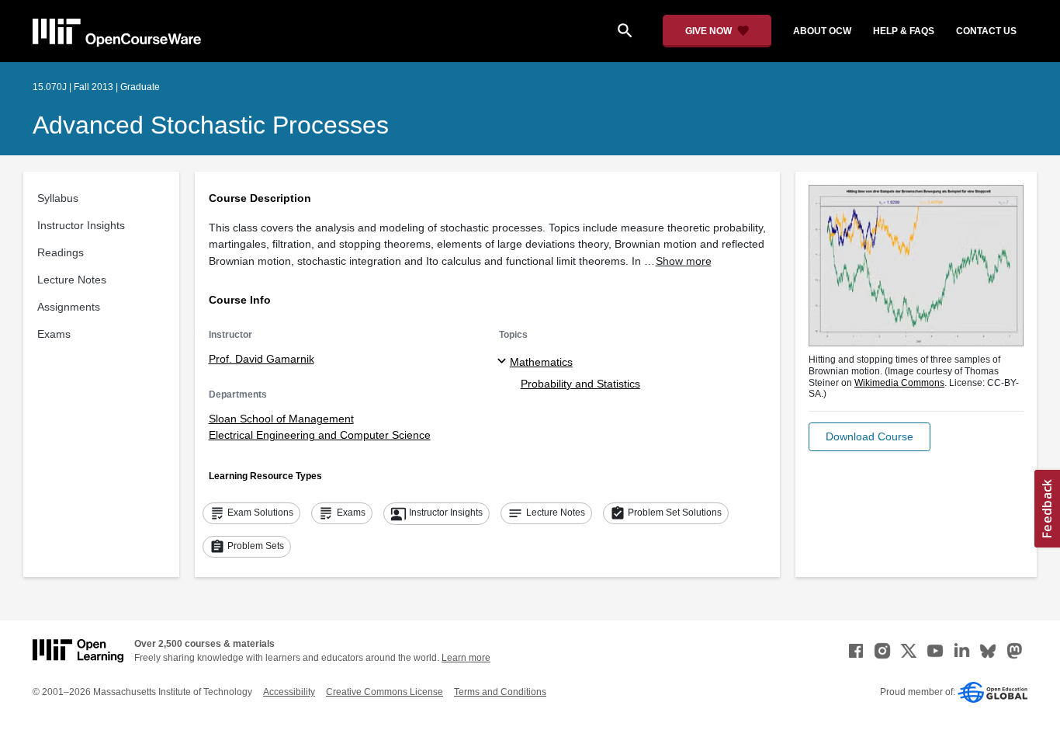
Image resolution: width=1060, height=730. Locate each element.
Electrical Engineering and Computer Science (320, 435)
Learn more (466, 657)
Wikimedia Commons (899, 382)
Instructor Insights (81, 225)
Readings (60, 252)
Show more (684, 261)
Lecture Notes (71, 279)
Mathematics (541, 362)
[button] (869, 436)
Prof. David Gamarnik (261, 359)
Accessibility (289, 692)
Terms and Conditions (500, 692)
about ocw (822, 31)
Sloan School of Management (281, 418)
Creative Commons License (384, 692)
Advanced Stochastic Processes (211, 125)
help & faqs (903, 31)
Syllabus (57, 198)
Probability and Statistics (580, 383)
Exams (54, 334)
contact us (986, 31)
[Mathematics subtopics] (504, 362)
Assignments (68, 307)
